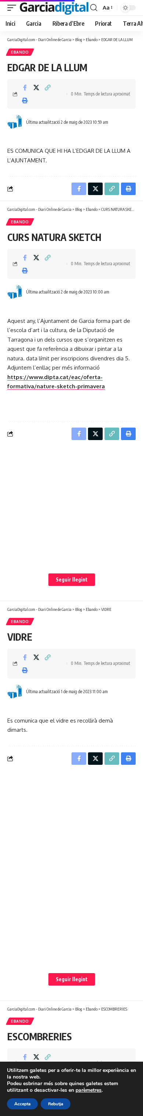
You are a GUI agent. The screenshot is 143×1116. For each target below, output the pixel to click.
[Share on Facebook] (25, 87)
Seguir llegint (72, 579)
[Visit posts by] (15, 122)
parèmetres (89, 1090)
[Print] (25, 100)
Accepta (22, 1104)
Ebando (20, 52)
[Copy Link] (48, 87)
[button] (13, 8)
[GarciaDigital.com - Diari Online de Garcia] (54, 8)
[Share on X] (36, 87)
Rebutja (55, 1104)
